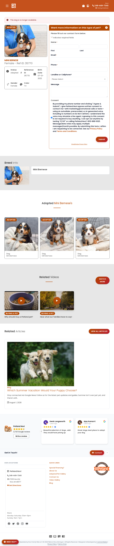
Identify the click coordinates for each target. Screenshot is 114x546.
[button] (41, 431)
